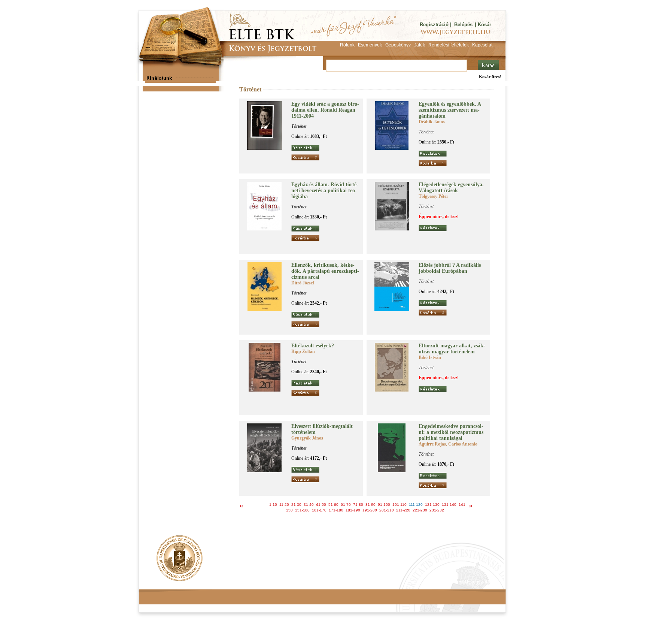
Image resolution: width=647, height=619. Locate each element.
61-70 (346, 504)
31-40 (309, 504)
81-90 (370, 504)
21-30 (296, 504)
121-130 (432, 504)
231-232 (436, 510)
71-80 (358, 504)
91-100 (384, 504)
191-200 (369, 510)
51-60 (333, 504)
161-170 (319, 510)
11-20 (284, 504)
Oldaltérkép (281, 582)
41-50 (321, 504)
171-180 (336, 510)
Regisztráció (434, 24)
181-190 (353, 510)
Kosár (484, 24)
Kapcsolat (249, 582)
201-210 (386, 510)
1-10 (273, 504)
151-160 (302, 510)
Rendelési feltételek (170, 582)
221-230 (420, 510)
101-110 (399, 504)
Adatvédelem (215, 582)
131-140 (449, 504)
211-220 (403, 510)
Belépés (463, 24)
